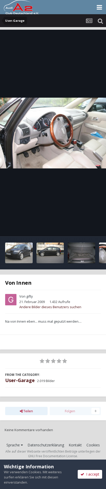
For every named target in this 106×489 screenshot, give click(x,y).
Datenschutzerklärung (46, 445)
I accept (91, 474)
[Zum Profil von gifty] (10, 299)
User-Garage (20, 380)
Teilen (28, 411)
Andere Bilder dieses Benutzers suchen (50, 307)
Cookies (93, 445)
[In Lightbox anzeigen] (53, 133)
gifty (29, 296)
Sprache (13, 445)
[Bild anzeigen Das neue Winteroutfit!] (19, 253)
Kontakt (75, 445)
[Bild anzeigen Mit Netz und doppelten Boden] (81, 253)
